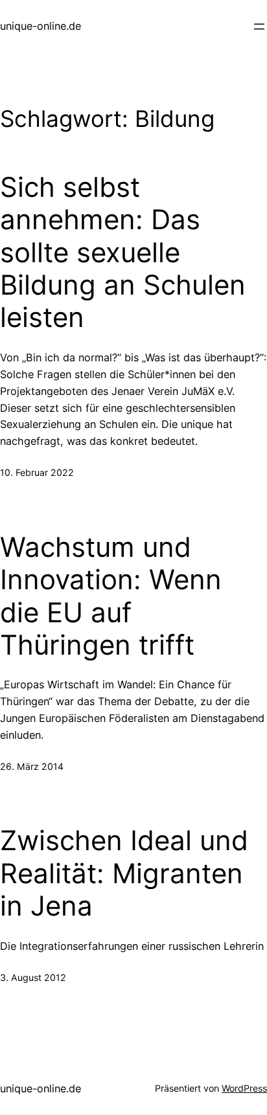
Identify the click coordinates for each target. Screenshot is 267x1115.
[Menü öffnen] (259, 26)
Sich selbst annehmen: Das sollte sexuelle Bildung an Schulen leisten (123, 252)
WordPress (244, 1088)
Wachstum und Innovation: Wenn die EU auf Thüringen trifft (111, 596)
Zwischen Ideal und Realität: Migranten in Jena (124, 873)
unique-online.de (40, 25)
